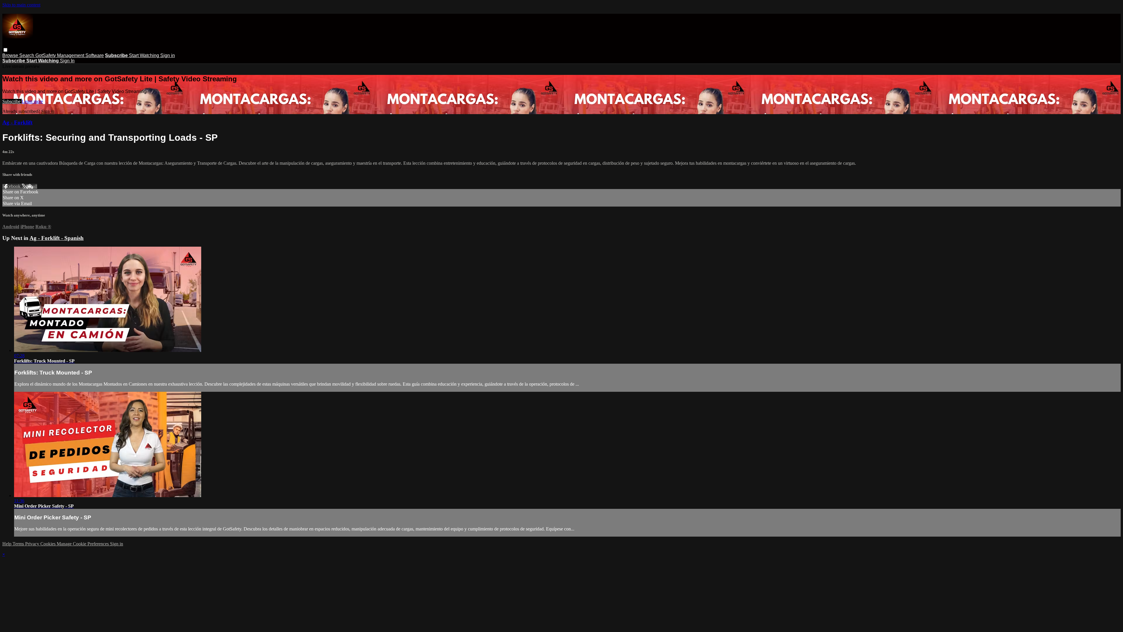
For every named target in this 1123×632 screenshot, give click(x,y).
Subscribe (12, 101)
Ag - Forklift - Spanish (57, 238)
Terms (19, 543)
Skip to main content (21, 4)
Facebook (12, 186)
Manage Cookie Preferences (83, 543)
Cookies (48, 543)
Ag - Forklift (17, 122)
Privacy (32, 543)
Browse (10, 55)
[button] (5, 50)
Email (31, 186)
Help (7, 543)
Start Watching (144, 55)
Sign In (67, 60)
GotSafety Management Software (69, 55)
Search (27, 55)
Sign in (167, 55)
